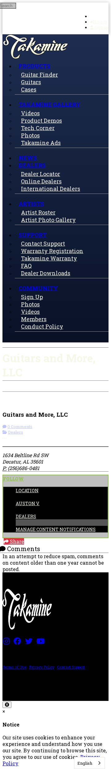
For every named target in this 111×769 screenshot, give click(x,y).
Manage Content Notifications (56, 529)
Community (38, 288)
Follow (13, 479)
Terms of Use (14, 667)
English (84, 763)
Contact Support (71, 667)
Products (34, 66)
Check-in (18, 395)
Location (27, 490)
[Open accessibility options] (6, 705)
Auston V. (27, 503)
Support (32, 235)
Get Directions (54, 395)
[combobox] (89, 763)
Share (16, 541)
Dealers (31, 165)
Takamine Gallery (49, 104)
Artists (31, 203)
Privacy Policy (41, 667)
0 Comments (19, 426)
